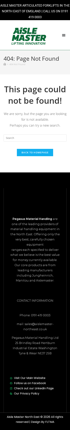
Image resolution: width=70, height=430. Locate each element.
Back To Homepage (35, 152)
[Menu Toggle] (64, 35)
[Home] (5, 64)
